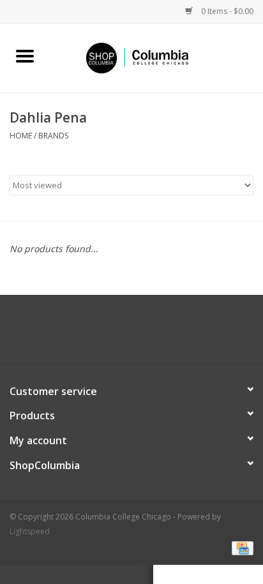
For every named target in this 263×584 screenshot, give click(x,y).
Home (21, 135)
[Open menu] (25, 55)
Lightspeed (30, 531)
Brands (53, 135)
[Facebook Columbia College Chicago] (120, 334)
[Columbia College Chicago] (156, 57)
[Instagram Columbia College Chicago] (143, 334)
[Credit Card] (240, 547)
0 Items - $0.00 (226, 11)
